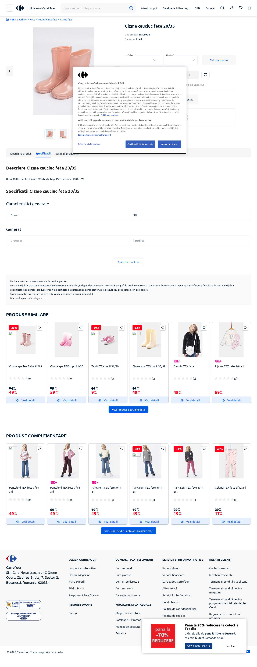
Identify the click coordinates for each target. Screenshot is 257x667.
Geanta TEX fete (184, 366)
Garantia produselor (128, 595)
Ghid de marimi (219, 60)
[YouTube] (247, 652)
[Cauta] (131, 8)
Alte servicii (169, 588)
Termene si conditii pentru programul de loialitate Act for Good (228, 603)
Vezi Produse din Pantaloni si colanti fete (128, 530)
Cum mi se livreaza (127, 581)
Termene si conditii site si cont (228, 581)
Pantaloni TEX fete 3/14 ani (24, 489)
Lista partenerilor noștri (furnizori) (94, 134)
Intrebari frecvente (221, 574)
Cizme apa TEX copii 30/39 (149, 366)
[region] (130, 110)
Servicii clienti (171, 568)
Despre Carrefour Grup (83, 568)
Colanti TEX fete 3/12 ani (230, 487)
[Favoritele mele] (240, 8)
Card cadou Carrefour (175, 581)
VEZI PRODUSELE (197, 646)
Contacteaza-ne (219, 568)
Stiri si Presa (76, 588)
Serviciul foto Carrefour (177, 595)
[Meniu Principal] (9, 8)
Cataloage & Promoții (129, 619)
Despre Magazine (79, 574)
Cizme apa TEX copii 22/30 (66, 366)
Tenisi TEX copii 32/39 (105, 366)
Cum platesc (123, 574)
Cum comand (124, 568)
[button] (249, 8)
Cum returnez (124, 588)
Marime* (170, 55)
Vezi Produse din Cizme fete (128, 409)
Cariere (73, 613)
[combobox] (142, 60)
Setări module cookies (89, 143)
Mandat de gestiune (128, 626)
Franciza (121, 633)
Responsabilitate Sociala (84, 595)
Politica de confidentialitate (179, 608)
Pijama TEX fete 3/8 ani (229, 366)
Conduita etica (171, 602)
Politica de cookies (173, 615)
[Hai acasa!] (7, 19)
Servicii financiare (173, 574)
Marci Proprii (77, 581)
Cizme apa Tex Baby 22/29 (25, 366)
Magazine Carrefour (128, 613)
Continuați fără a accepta (140, 144)
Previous (9, 71)
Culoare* (132, 55)
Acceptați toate (169, 144)
